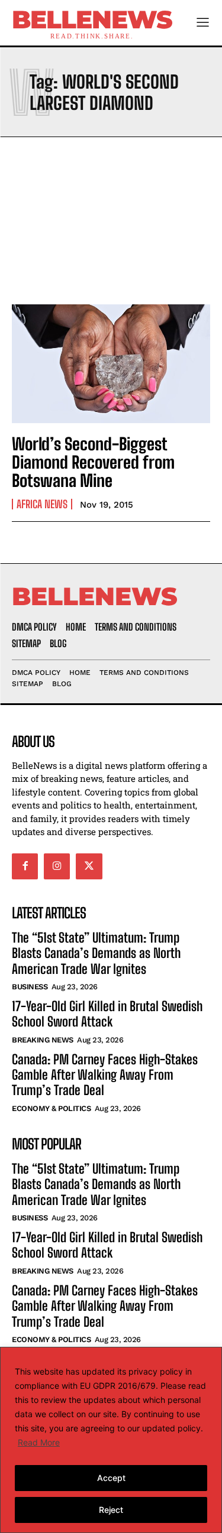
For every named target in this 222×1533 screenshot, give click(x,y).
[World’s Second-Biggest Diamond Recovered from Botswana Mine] (111, 363)
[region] (111, 1440)
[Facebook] (25, 866)
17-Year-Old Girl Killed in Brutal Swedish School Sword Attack (107, 1013)
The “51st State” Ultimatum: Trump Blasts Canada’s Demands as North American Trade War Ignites (96, 953)
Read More (39, 1442)
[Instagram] (57, 866)
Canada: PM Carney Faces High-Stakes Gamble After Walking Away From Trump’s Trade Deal (105, 1075)
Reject (111, 1510)
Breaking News (42, 1039)
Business (29, 986)
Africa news (42, 504)
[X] (89, 866)
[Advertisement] (111, 217)
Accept (111, 1478)
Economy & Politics (51, 1108)
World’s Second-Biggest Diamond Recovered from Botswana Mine (93, 462)
